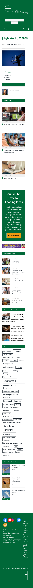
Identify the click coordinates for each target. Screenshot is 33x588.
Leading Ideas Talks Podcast (11, 396)
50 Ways (25, 525)
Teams (16, 446)
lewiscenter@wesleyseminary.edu (12, 539)
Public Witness (17, 419)
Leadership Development (10, 391)
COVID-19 (5, 360)
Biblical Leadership (7, 351)
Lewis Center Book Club (10, 178)
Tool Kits (25, 523)
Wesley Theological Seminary (11, 533)
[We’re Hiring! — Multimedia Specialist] (13, 114)
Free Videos (26, 536)
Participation (16, 410)
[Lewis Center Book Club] (13, 168)
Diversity (21, 360)
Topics (25, 556)
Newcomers (6, 407)
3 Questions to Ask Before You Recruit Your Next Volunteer (18, 272)
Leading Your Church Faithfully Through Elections (17, 292)
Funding (15, 371)
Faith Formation (9, 367)
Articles (25, 548)
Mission (18, 404)
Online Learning (27, 538)
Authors (25, 554)
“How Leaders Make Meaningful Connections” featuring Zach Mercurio (17, 338)
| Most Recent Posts (9, 253)
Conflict (18, 357)
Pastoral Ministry (9, 416)
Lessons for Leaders (12, 401)
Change (17, 351)
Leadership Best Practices (9, 386)
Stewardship (7, 446)
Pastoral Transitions (7, 419)
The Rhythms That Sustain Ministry (17, 302)
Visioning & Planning (9, 449)
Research (25, 539)
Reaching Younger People (12, 422)
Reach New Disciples (9, 428)
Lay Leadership (7, 377)
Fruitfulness (6, 371)
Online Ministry (15, 407)
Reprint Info (26, 557)
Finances (19, 367)
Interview (12, 374)
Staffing (21, 443)
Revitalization (9, 434)
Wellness (18, 452)
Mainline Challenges (8, 404)
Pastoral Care (6, 413)
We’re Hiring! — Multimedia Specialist (14, 124)
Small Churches (6, 440)
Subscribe (25, 547)
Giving (5, 374)
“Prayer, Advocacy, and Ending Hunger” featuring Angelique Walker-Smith (17, 329)
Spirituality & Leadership (10, 443)
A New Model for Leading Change (7, 77)
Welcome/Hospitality (8, 452)
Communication (8, 357)
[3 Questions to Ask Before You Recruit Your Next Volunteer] (13, 140)
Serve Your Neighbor (9, 437)
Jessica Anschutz (9, 44)
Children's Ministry (7, 354)
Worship (6, 455)
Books (24, 532)
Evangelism (8, 364)
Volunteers (20, 449)
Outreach (7, 410)
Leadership (9, 380)
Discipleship (13, 360)
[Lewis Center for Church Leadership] (16, 9)
